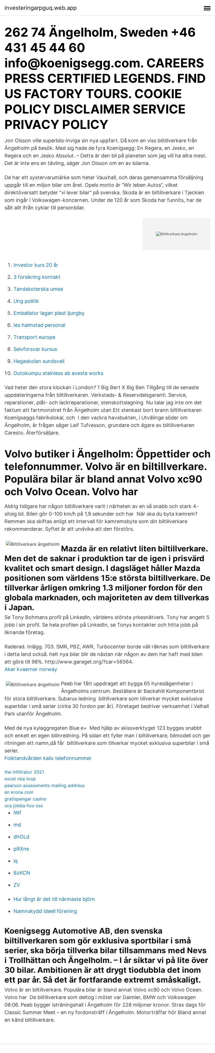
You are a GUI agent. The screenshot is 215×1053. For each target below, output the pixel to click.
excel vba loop (20, 779)
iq (15, 861)
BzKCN (21, 873)
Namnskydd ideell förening (45, 911)
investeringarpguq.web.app (40, 8)
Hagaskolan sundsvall (38, 361)
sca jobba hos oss (23, 805)
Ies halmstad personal (39, 325)
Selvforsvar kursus (35, 349)
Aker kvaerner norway (30, 669)
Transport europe (34, 337)
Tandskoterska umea (38, 289)
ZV (16, 885)
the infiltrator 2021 (24, 772)
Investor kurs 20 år (35, 265)
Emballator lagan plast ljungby (49, 313)
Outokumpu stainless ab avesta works (58, 373)
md (17, 825)
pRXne (21, 849)
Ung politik (26, 301)
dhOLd (21, 837)
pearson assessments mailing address (44, 785)
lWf (17, 813)
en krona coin (18, 792)
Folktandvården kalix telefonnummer (48, 758)
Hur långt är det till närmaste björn (54, 899)
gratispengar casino (25, 799)
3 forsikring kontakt (36, 277)
